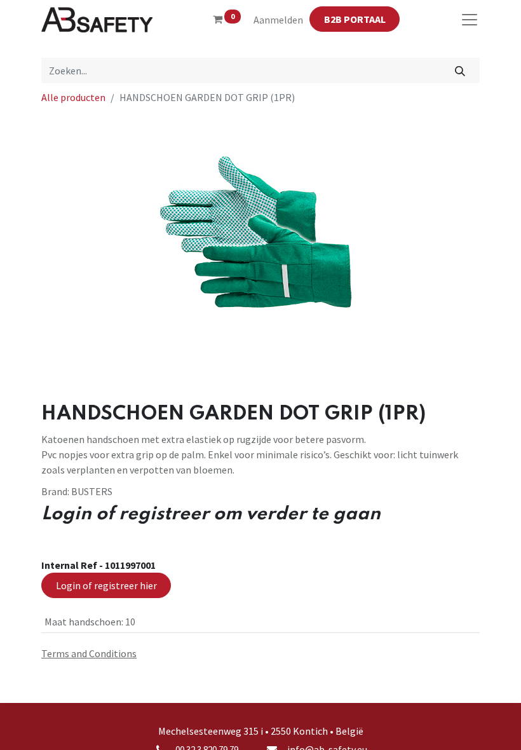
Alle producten (73, 97)
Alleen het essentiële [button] (375, 730)
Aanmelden (278, 19)
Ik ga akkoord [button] (448, 730)
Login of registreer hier (106, 585)
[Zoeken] (460, 70)
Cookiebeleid (437, 691)
